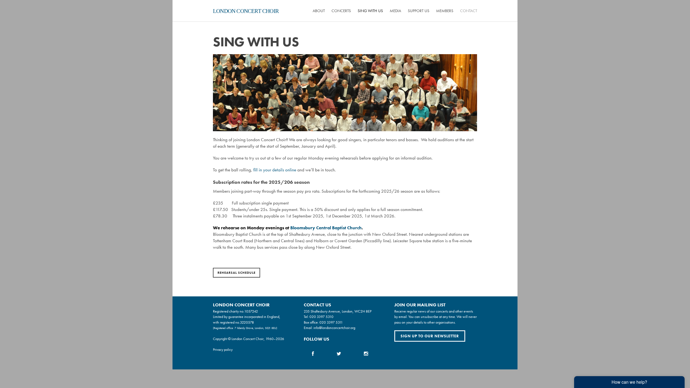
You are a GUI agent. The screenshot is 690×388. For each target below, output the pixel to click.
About (319, 10)
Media (395, 10)
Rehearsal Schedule (237, 273)
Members (444, 10)
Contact (468, 10)
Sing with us (370, 10)
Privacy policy (223, 349)
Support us (418, 10)
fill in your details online (274, 170)
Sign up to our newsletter (430, 336)
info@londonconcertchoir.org (334, 327)
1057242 (251, 311)
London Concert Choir (246, 11)
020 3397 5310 (321, 316)
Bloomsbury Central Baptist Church (326, 228)
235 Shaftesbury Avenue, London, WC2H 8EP (337, 311)
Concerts (341, 10)
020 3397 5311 (331, 322)
